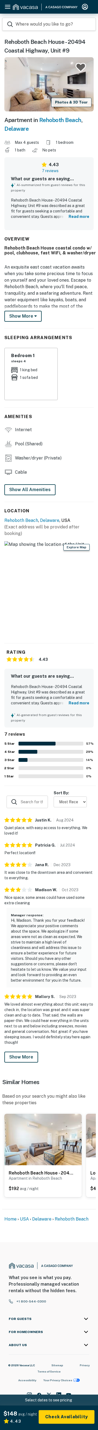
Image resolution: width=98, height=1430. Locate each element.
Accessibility (27, 1380)
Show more (21, 316)
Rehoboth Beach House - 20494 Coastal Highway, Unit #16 (42, 1173)
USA (24, 1219)
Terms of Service (49, 1371)
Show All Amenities (30, 489)
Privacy (85, 1365)
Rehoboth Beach (60, 120)
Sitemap (57, 1365)
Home (10, 1219)
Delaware (16, 128)
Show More (21, 1057)
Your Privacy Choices (57, 1380)
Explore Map (76, 547)
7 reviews (50, 171)
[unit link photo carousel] (43, 1139)
